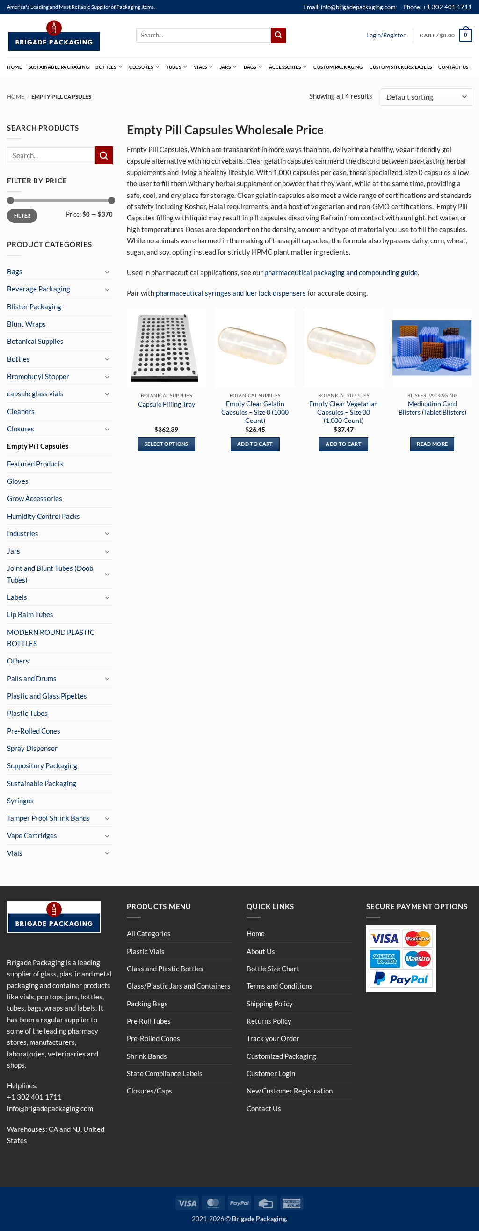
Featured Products (35, 463)
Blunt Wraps (26, 324)
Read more (432, 444)
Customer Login (271, 1073)
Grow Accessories (34, 498)
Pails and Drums (32, 678)
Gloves (18, 481)
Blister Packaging (34, 306)
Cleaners (21, 411)
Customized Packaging (281, 1056)
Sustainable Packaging (59, 67)
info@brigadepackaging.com (50, 1108)
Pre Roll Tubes (149, 1021)
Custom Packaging (338, 67)
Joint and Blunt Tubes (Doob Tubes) (50, 573)
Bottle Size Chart (273, 968)
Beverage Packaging (38, 288)
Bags (250, 67)
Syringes (20, 800)
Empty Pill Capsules (38, 446)
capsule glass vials (35, 393)
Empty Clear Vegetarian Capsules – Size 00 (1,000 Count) (343, 412)
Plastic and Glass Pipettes (47, 696)
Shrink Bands (147, 1056)
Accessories (285, 67)
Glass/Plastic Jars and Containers (179, 986)
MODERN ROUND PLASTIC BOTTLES (50, 638)
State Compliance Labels (165, 1073)
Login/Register (386, 35)
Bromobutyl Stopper (38, 376)
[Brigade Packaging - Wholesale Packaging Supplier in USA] (64, 35)
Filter (22, 215)
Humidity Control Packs (43, 516)
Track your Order (273, 1038)
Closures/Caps (149, 1090)
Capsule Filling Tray (166, 404)
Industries (22, 533)
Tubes (173, 67)
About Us (261, 951)
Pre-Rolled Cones (33, 731)
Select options (167, 444)
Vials (200, 67)
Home (14, 67)
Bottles (105, 67)
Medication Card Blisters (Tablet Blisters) (432, 408)
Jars (225, 67)
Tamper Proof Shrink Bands (48, 818)
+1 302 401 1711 (34, 1097)
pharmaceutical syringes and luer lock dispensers (231, 293)
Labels (17, 597)
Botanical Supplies (35, 341)
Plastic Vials (146, 951)
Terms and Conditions (279, 986)
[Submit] (278, 35)
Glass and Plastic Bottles (165, 968)
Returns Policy (269, 1021)
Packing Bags (147, 1003)
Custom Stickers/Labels (401, 67)
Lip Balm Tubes (30, 614)
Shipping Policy (270, 1003)
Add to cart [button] (255, 444)
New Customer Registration (290, 1090)
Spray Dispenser (32, 748)
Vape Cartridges (32, 835)
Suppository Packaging (42, 765)
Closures (141, 67)
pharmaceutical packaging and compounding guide (341, 272)
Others (18, 660)
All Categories (149, 933)
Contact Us (453, 67)
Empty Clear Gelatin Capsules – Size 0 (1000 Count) (255, 412)
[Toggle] (107, 271)
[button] (446, 35)
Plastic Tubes (27, 713)
